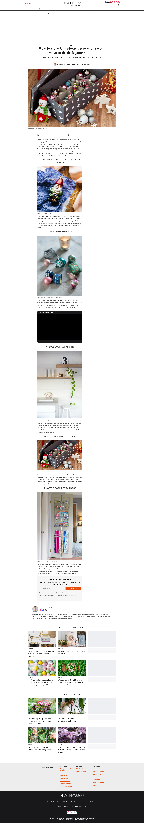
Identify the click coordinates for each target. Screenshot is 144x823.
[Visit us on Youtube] (112, 2)
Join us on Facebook (65, 783)
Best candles (96, 785)
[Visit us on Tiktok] (119, 2)
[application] (60, 327)
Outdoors (88, 9)
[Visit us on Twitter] (108, 2)
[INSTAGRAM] (41, 610)
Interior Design (68, 9)
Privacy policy (71, 804)
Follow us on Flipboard (66, 786)
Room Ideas (79, 9)
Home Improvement (56, 9)
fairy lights (50, 423)
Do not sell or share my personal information (72, 806)
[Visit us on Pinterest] (110, 2)
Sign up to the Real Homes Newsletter (67, 769)
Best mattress (96, 769)
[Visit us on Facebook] (106, 2)
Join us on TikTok (64, 778)
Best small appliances (98, 782)
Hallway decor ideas (103, 13)
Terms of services (57, 592)
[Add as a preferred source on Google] (72, 812)
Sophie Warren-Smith (64, 64)
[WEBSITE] (46, 610)
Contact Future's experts (70, 801)
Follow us (72, 135)
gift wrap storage (72, 564)
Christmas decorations (66, 139)
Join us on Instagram (65, 775)
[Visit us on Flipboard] (117, 2)
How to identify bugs (88, 13)
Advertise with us (80, 769)
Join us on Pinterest (65, 781)
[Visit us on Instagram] (114, 2)
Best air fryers (96, 779)
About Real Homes (81, 771)
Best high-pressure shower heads (52, 13)
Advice (89, 64)
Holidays (72, 45)
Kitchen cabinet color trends (71, 13)
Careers (89, 804)
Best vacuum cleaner (98, 771)
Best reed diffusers (97, 777)
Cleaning (45, 9)
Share (41, 135)
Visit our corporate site (91, 818)
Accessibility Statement (54, 801)
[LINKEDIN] (43, 610)
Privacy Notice (42, 594)
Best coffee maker (97, 774)
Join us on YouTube (65, 772)
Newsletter (79, 135)
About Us (82, 801)
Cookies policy (80, 804)
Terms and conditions (59, 804)
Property (95, 9)
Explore (103, 9)
